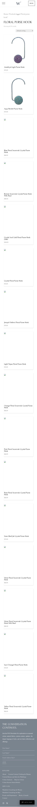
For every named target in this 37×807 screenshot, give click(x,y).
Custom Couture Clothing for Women (19, 774)
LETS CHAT (28, 802)
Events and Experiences (9, 795)
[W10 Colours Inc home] (18, 3)
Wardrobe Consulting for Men (11, 792)
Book (31, 3)
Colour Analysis (7, 780)
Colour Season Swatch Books (11, 782)
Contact (4, 798)
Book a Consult (23, 795)
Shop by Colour (19, 780)
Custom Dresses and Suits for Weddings (14, 777)
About (4, 774)
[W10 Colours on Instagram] (3, 803)
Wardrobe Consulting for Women (12, 790)
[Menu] (3, 3)
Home (6, 14)
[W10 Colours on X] (7, 803)
